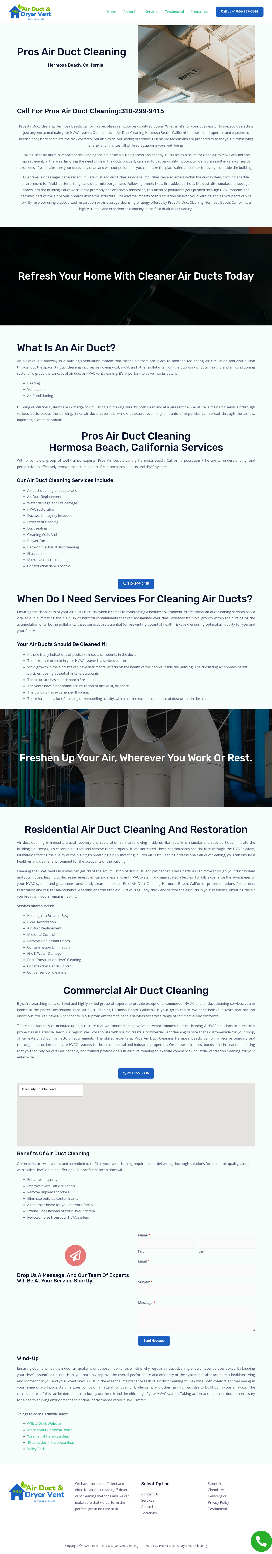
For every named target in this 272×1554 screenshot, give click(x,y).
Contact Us (199, 11)
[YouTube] (228, 1517)
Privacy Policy (218, 1502)
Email (143, 1261)
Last (201, 1251)
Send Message (153, 1340)
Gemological (217, 1496)
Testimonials (218, 1508)
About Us (130, 11)
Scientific (215, 1483)
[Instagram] (222, 1517)
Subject (145, 1282)
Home (112, 11)
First (141, 1251)
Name (144, 1235)
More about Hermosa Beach (49, 1430)
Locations (149, 1513)
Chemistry (216, 1489)
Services (151, 11)
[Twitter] (216, 1517)
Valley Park (36, 1448)
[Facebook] (211, 1517)
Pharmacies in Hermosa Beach (51, 1442)
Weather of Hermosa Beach (49, 1436)
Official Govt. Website (44, 1423)
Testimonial (174, 11)
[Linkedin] (234, 1517)
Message (146, 1302)
